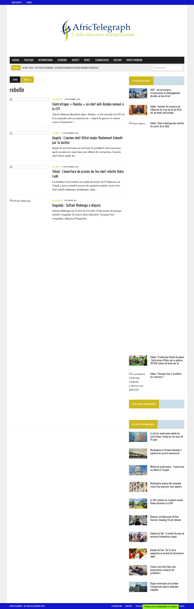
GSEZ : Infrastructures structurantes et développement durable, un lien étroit (165, 93)
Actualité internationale (143, 424)
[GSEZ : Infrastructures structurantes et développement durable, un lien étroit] (138, 96)
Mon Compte (17, 2)
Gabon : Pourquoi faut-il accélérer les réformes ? (166, 375)
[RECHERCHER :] (167, 67)
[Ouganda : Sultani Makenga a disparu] (29, 424)
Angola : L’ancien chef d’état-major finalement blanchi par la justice (87, 140)
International (45, 60)
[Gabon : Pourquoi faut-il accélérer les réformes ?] (138, 389)
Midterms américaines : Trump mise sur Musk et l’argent (167, 468)
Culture (117, 60)
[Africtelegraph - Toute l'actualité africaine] (97, 31)
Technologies (102, 60)
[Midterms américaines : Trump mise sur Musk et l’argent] (138, 473)
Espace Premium (134, 60)
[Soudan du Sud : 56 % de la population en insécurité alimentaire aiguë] (138, 556)
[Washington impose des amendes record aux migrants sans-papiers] (138, 490)
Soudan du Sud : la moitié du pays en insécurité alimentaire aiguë (167, 535)
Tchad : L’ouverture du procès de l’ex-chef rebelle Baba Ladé (88, 173)
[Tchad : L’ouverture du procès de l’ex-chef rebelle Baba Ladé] (29, 185)
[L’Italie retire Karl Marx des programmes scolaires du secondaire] (138, 573)
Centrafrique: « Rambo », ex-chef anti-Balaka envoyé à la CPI (88, 106)
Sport (87, 60)
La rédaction (116, 606)
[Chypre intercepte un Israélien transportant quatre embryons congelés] (138, 590)
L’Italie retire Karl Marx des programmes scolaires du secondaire (163, 570)
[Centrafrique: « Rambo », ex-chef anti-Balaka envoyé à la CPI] (29, 118)
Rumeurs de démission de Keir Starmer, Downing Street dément (165, 518)
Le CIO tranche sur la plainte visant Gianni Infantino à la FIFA (166, 501)
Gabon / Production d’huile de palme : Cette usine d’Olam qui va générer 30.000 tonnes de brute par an (167, 360)
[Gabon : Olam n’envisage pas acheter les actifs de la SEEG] (138, 347)
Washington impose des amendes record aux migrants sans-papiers (166, 484)
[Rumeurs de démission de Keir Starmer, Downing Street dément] (138, 523)
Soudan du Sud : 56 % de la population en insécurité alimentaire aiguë (167, 553)
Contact (128, 606)
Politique (29, 60)
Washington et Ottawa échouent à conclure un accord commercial (166, 451)
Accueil (15, 60)
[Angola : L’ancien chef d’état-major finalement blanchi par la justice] (29, 151)
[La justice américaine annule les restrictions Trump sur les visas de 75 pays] (138, 439)
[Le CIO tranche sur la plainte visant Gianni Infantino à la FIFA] (138, 506)
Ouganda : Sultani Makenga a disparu (76, 205)
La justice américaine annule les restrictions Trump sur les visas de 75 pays (166, 436)
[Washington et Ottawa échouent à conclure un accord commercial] (138, 456)
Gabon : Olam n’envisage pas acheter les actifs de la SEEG (167, 124)
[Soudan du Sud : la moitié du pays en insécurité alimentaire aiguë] (138, 540)
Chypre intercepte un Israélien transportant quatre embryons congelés (164, 587)
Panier (29, 2)
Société (75, 60)
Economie (62, 60)
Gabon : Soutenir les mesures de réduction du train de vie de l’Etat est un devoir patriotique (166, 110)
